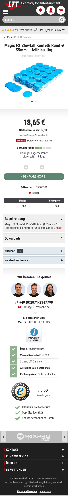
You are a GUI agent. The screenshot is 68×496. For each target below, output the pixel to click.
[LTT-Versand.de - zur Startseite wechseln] (12, 5)
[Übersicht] (5, 38)
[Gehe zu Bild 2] (36, 101)
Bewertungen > (43, 395)
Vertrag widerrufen (27, 491)
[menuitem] (16, 11)
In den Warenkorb (32, 176)
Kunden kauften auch (17, 260)
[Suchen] (60, 19)
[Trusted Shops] (20, 392)
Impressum (45, 491)
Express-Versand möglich (39, 140)
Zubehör (13, 251)
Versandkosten (42, 135)
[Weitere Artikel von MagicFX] (34, 56)
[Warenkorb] (61, 10)
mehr (58, 228)
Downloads (12, 238)
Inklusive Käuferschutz (36, 407)
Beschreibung (15, 219)
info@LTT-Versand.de (37, 307)
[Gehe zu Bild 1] (32, 101)
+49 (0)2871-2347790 (52, 30)
